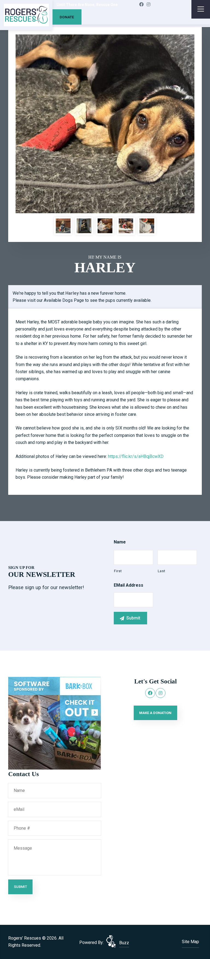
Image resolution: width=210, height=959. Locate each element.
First (118, 571)
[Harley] (105, 123)
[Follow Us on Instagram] (148, 4)
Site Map (190, 941)
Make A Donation (155, 713)
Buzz (124, 942)
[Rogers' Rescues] (26, 15)
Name (120, 542)
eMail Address (128, 585)
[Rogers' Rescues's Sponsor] (54, 722)
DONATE (67, 17)
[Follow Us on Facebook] (141, 4)
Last (161, 571)
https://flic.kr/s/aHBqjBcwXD (136, 456)
